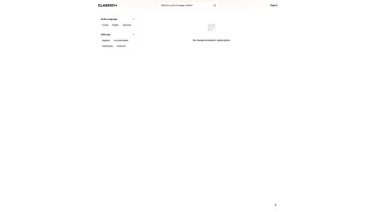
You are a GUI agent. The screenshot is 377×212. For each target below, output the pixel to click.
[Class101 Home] (108, 5)
